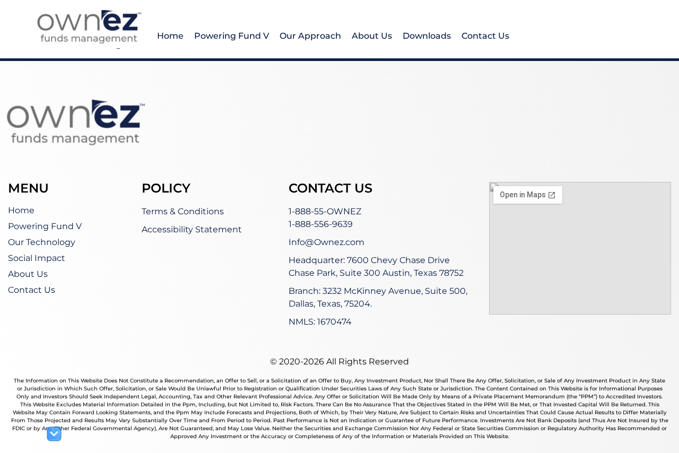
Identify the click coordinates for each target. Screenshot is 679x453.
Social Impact (36, 258)
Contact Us (485, 36)
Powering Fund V (231, 36)
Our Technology (41, 242)
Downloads (427, 36)
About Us (372, 36)
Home (170, 36)
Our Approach (310, 36)
